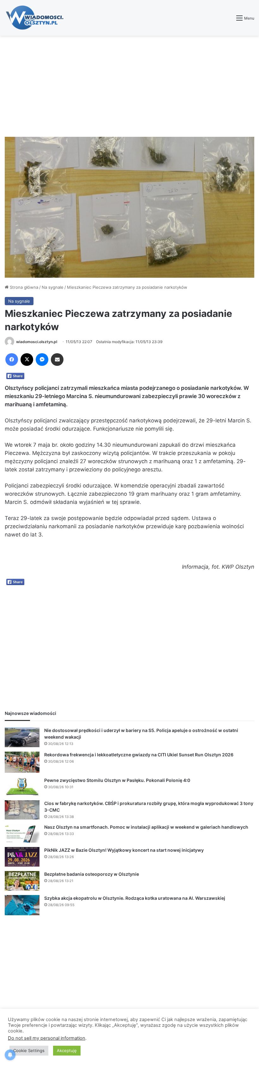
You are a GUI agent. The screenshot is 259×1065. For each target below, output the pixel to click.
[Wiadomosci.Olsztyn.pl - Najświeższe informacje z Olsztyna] (36, 17)
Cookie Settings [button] (29, 1050)
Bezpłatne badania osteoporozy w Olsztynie (91, 874)
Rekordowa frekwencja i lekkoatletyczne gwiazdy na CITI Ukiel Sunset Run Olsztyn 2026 (138, 754)
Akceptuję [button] (67, 1050)
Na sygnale (52, 287)
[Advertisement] (129, 86)
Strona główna (23, 287)
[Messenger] (42, 359)
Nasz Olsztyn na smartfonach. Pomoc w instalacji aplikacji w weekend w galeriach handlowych (146, 827)
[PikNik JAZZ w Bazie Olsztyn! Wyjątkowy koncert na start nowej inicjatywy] (22, 857)
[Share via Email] (57, 359)
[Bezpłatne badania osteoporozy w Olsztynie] (22, 881)
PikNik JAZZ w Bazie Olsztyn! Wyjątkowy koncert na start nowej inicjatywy (124, 850)
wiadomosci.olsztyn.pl (36, 341)
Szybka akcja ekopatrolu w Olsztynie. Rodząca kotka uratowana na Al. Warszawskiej (134, 898)
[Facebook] (11, 359)
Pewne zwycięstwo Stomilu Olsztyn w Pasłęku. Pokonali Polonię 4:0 (117, 780)
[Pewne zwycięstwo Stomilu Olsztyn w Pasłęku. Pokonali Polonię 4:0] (22, 786)
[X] (27, 359)
